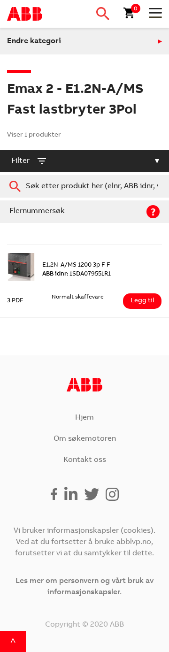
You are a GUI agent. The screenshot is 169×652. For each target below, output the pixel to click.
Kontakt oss (84, 460)
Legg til (142, 301)
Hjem (84, 418)
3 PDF (15, 301)
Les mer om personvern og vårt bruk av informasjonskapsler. (84, 586)
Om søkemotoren (85, 439)
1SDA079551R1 (76, 274)
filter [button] (20, 161)
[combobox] (84, 186)
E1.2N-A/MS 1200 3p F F (76, 265)
